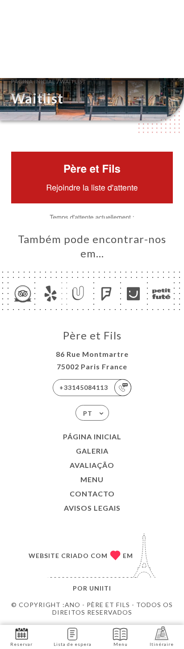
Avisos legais (92, 508)
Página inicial (92, 436)
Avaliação (92, 465)
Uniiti (100, 588)
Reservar (21, 644)
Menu (92, 479)
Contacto (92, 493)
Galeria (92, 450)
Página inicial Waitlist (48, 80)
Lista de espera (73, 644)
